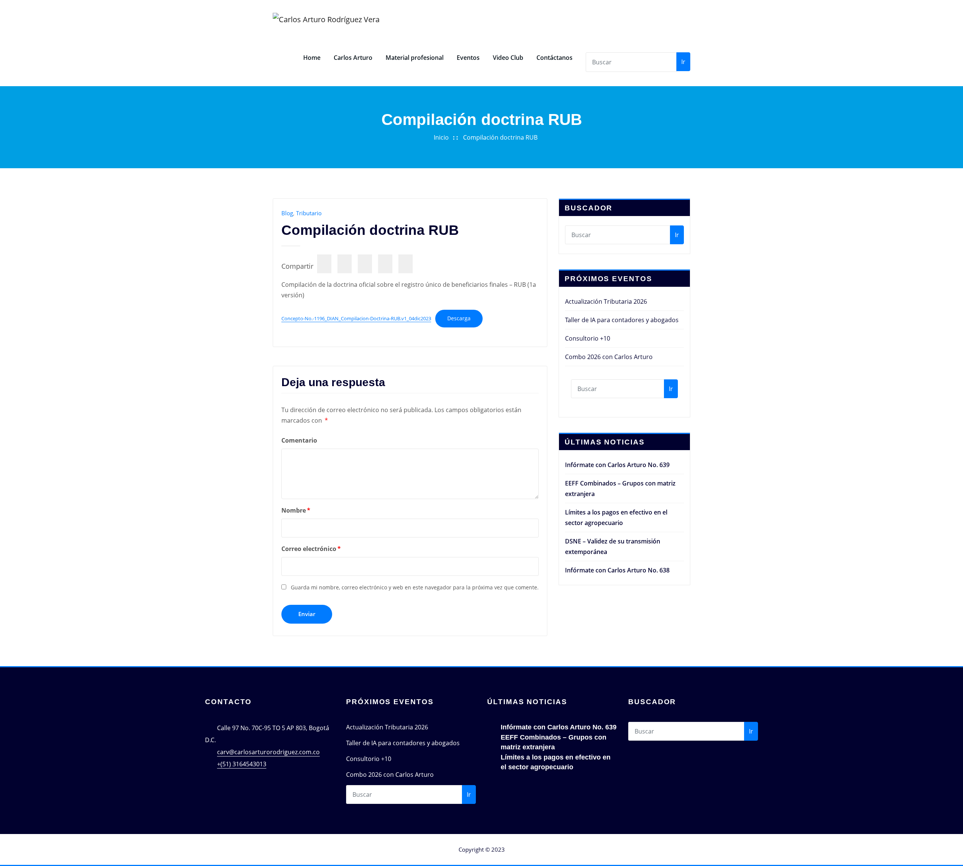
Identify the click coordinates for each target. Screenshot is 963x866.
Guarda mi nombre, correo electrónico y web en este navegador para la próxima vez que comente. (415, 587)
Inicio (441, 137)
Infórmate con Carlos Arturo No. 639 (617, 465)
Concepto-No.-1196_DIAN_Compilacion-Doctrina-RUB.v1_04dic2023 (356, 318)
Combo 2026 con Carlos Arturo (609, 357)
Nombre (295, 510)
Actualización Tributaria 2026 (606, 301)
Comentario (299, 440)
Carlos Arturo (353, 57)
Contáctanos (554, 57)
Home (311, 57)
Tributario (309, 213)
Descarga (459, 318)
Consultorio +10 (587, 338)
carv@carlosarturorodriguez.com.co (268, 752)
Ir (683, 62)
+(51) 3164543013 (241, 764)
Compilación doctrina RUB (500, 137)
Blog (287, 213)
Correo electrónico (311, 549)
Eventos (468, 57)
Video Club (508, 57)
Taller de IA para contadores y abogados (622, 320)
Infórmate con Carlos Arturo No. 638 (617, 570)
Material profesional (415, 57)
